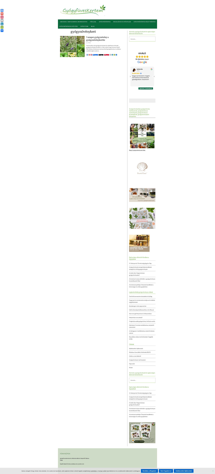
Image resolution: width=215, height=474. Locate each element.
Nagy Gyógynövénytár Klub (137, 150)
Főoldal (93, 21)
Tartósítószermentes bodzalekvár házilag (140, 296)
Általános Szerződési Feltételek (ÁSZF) (140, 352)
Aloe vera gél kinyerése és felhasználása (140, 313)
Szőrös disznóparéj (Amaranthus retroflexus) (141, 310)
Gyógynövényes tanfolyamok (137, 360)
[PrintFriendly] (2, 27)
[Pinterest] (2, 17)
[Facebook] (2, 10)
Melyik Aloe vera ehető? (136, 317)
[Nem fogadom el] (213, 471)
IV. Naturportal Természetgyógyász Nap (140, 263)
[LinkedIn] (2, 24)
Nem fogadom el (165, 471)
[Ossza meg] (2, 30)
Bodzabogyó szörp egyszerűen (137, 306)
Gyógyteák (84, 26)
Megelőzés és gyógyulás (122, 21)
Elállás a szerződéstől (135, 356)
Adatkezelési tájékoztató (136, 348)
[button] (154, 76)
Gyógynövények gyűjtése (68, 26)
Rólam (131, 367)
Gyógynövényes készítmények (144, 21)
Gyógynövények (105, 21)
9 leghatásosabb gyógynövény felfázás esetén (142, 321)
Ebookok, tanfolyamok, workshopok (73, 21)
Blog (93, 26)
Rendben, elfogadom (149, 471)
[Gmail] (2, 13)
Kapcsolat (132, 363)
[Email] (2, 20)
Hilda (89, 42)
